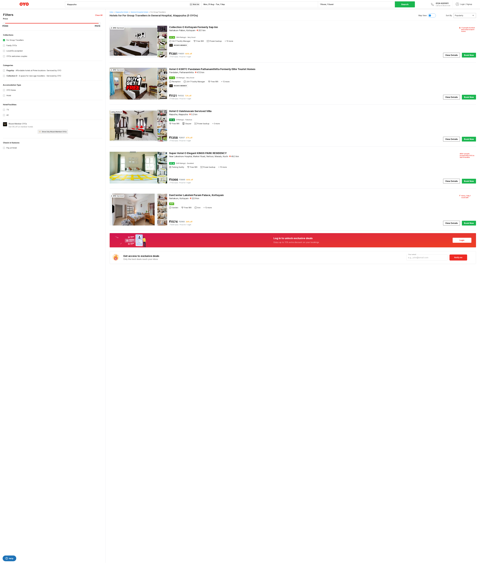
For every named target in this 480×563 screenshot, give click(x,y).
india (111, 12)
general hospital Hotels (139, 12)
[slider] (4, 23)
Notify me (458, 257)
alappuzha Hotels (121, 12)
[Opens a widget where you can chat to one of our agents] (9, 559)
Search (404, 4)
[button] (98, 15)
